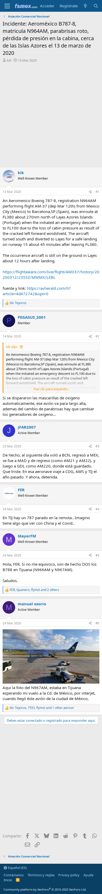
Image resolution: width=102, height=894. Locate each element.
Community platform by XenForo (45, 889)
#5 (97, 555)
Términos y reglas (41, 875)
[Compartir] (90, 192)
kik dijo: (12, 346)
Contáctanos (14, 875)
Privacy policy (69, 875)
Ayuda (88, 875)
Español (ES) (17, 867)
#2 (97, 336)
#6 (97, 623)
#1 (97, 192)
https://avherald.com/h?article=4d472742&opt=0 (37, 291)
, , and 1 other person (42, 708)
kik (9, 60)
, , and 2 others (34, 590)
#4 (97, 509)
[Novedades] (85, 6)
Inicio (8, 880)
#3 (97, 446)
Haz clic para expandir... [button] (51, 389)
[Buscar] (96, 6)
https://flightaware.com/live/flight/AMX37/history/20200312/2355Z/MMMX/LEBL (51, 274)
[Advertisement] (51, 116)
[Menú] (7, 6)
